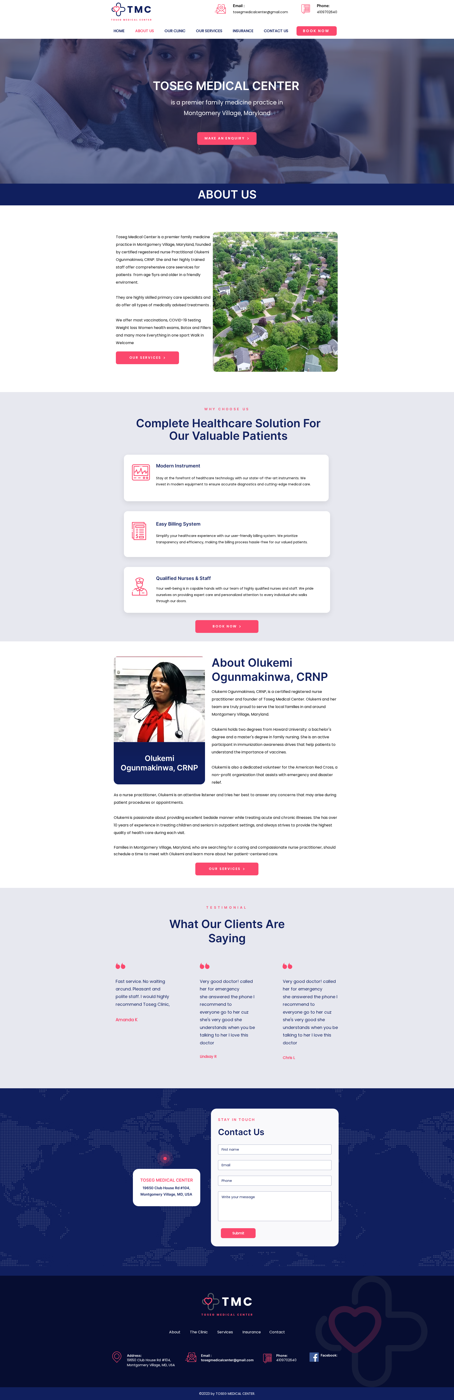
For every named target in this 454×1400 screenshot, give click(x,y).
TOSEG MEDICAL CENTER (226, 86)
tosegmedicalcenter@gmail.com (227, 1360)
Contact (277, 1332)
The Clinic (199, 1332)
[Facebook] (314, 1357)
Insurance (251, 1332)
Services (225, 1332)
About (175, 1332)
